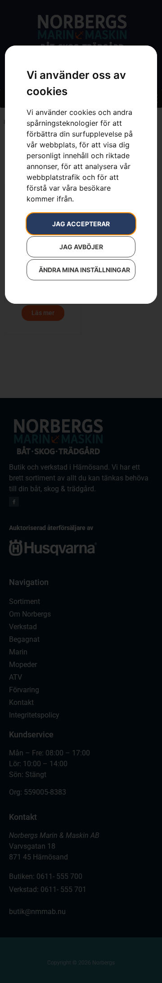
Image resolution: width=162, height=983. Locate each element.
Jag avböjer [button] (81, 247)
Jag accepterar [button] (81, 224)
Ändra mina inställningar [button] (84, 270)
